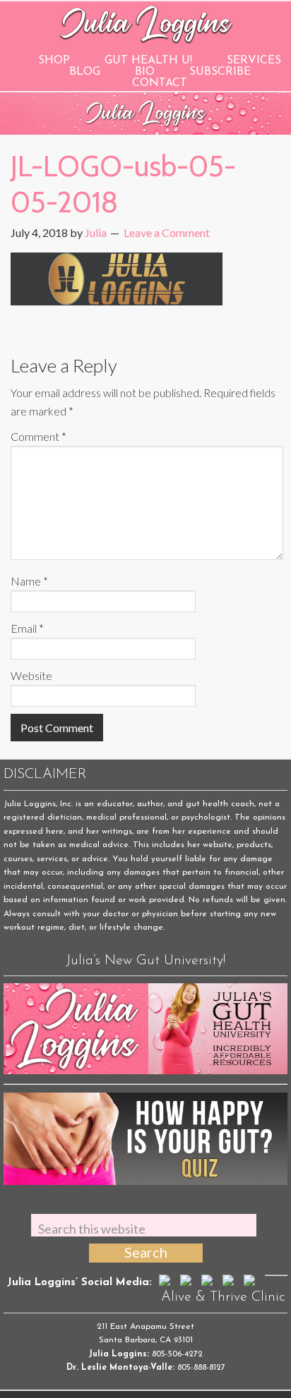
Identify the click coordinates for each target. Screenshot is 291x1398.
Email (27, 628)
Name (29, 581)
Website (31, 675)
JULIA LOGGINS (145, 22)
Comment (38, 436)
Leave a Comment (167, 232)
